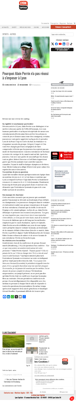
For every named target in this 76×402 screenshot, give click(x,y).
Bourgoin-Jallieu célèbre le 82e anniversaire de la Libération (62, 232)
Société (14, 27)
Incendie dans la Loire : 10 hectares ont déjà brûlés (62, 252)
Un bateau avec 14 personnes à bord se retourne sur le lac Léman (61, 219)
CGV (27, 393)
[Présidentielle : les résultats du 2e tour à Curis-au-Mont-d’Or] (32, 353)
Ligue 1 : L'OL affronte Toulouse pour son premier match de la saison (61, 239)
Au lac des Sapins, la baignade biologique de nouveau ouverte (61, 108)
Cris (4, 375)
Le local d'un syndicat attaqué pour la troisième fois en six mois (60, 204)
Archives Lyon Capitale (38, 395)
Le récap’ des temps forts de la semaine (61, 91)
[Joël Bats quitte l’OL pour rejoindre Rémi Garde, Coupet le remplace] (32, 341)
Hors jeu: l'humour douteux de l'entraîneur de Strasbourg (14, 380)
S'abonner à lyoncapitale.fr (63, 27)
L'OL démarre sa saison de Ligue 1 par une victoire (62, 226)
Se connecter (45, 23)
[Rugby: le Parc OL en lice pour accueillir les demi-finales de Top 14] (32, 363)
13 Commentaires (36, 85)
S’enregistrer (54, 23)
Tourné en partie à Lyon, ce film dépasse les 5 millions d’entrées (62, 102)
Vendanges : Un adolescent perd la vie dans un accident (62, 246)
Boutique (69, 23)
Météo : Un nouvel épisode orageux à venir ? (62, 96)
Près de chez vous (25, 27)
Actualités (5, 27)
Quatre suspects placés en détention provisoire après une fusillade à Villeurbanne (60, 211)
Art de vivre (45, 27)
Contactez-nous (8, 393)
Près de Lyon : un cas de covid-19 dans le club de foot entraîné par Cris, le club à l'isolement (12, 351)
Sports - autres (12, 370)
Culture (36, 27)
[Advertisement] (26, 102)
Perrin (20, 375)
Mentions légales (20, 393)
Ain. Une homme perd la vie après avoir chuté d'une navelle (61, 115)
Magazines (63, 23)
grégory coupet (12, 375)
